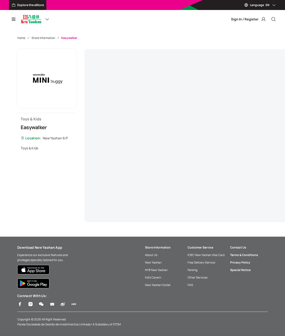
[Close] (273, 19)
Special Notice (240, 270)
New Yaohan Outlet (158, 285)
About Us (151, 255)
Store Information (43, 38)
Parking (192, 270)
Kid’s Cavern (153, 277)
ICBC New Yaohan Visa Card (206, 255)
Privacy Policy (240, 262)
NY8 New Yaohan (156, 270)
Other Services (197, 277)
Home (21, 38)
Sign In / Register (245, 19)
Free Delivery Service (201, 262)
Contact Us (238, 247)
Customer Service (200, 247)
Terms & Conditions (244, 255)
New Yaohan (153, 262)
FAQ (190, 285)
